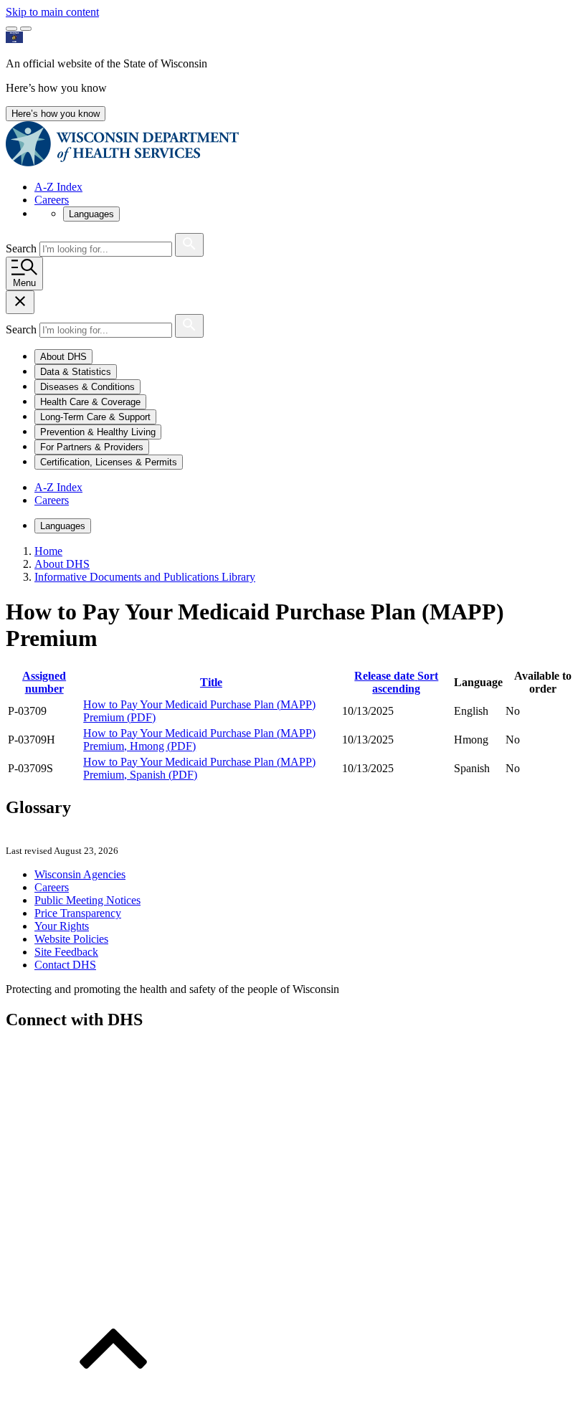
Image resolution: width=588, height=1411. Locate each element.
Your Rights (61, 926)
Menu (24, 282)
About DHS (62, 564)
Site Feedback (66, 952)
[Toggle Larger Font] (11, 29)
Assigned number (44, 682)
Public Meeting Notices (87, 900)
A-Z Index (58, 187)
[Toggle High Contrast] (26, 29)
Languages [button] (91, 214)
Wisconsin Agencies (79, 874)
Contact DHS (65, 965)
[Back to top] (113, 1398)
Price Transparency (77, 913)
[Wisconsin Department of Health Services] (122, 162)
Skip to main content (52, 12)
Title (211, 682)
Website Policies (71, 939)
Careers (51, 200)
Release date (396, 682)
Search (22, 248)
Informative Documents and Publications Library (144, 577)
